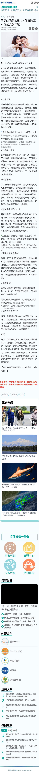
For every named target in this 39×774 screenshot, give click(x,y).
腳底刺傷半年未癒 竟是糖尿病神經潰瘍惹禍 (20, 711)
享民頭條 (10, 17)
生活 (22, 394)
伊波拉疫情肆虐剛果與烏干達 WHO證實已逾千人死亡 (21, 741)
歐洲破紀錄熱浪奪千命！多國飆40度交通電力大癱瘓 (21, 759)
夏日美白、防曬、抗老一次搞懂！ (18, 614)
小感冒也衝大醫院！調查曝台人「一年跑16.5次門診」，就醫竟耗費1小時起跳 (21, 747)
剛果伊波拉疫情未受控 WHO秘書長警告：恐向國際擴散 (21, 735)
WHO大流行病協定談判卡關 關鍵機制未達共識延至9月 (21, 753)
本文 (5, 367)
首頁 (3, 17)
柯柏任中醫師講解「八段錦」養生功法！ (20, 621)
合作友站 (14, 394)
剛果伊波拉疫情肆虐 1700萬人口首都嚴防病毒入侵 (21, 706)
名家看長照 (27, 10)
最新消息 (5, 10)
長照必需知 (16, 10)
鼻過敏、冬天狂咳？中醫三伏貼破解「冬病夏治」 (20, 626)
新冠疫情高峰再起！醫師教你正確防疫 (19, 618)
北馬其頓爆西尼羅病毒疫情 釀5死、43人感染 (21, 700)
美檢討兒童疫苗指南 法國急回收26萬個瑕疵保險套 (21, 717)
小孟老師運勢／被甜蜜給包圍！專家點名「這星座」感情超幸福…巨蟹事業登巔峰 (21, 695)
